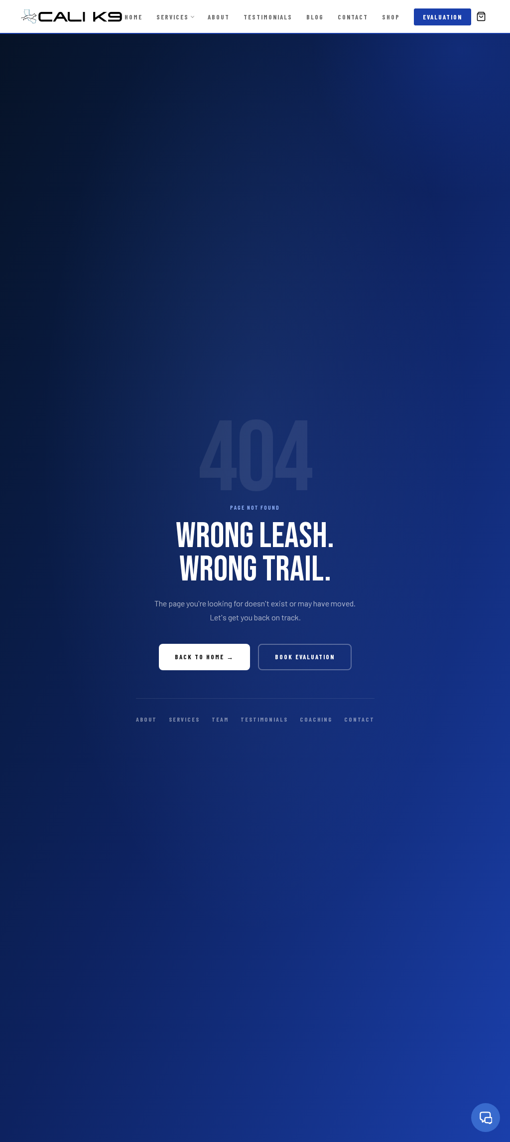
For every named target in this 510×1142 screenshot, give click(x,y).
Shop (391, 17)
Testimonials (268, 17)
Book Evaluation (305, 657)
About (219, 17)
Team (220, 719)
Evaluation (442, 17)
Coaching (316, 719)
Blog (315, 17)
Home (133, 17)
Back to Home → (204, 657)
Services (172, 17)
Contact (353, 17)
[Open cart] (481, 16)
